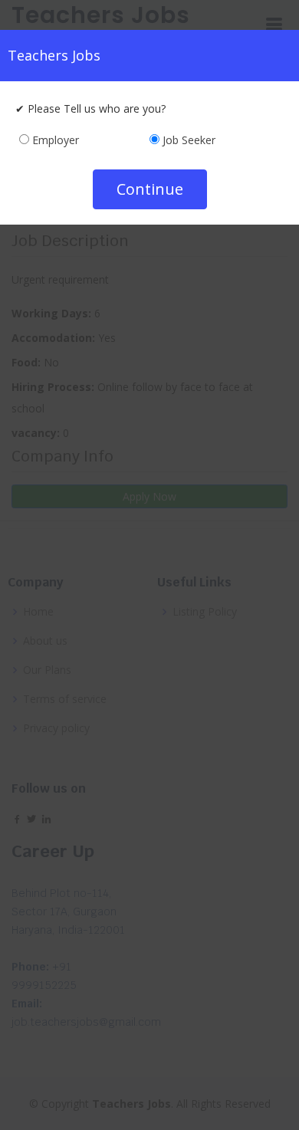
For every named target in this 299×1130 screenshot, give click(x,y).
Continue (150, 189)
